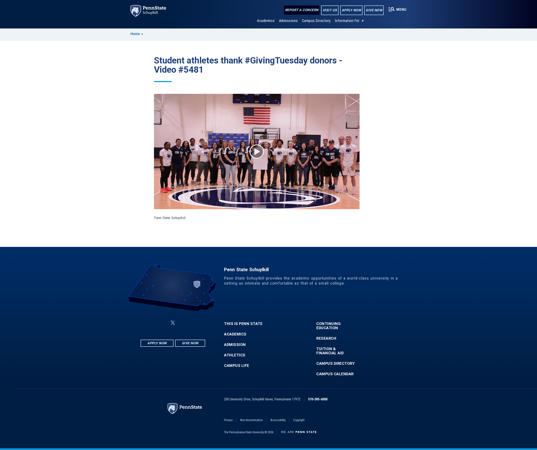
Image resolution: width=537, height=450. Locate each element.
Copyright (299, 420)
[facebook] (152, 322)
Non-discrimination (251, 420)
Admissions (288, 20)
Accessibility (278, 420)
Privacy (228, 420)
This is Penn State (243, 324)
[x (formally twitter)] (173, 322)
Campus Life (236, 366)
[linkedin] (163, 322)
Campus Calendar (335, 374)
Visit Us (330, 10)
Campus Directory (316, 20)
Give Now (374, 10)
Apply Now (351, 10)
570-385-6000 (317, 399)
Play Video (256, 151)
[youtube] (183, 322)
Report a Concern (301, 10)
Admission (235, 345)
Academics (266, 20)
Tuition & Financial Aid (330, 351)
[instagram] (194, 322)
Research (326, 338)
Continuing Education (328, 326)
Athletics (234, 355)
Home (135, 34)
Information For (347, 20)
